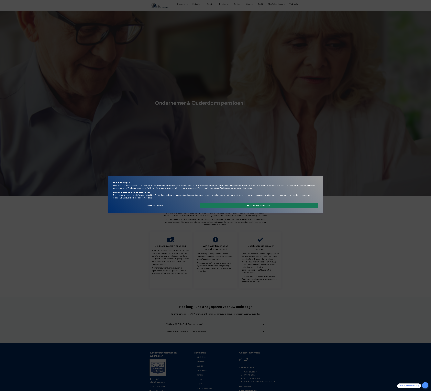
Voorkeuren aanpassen (155, 205)
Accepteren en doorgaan (259, 205)
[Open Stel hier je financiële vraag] (425, 386)
